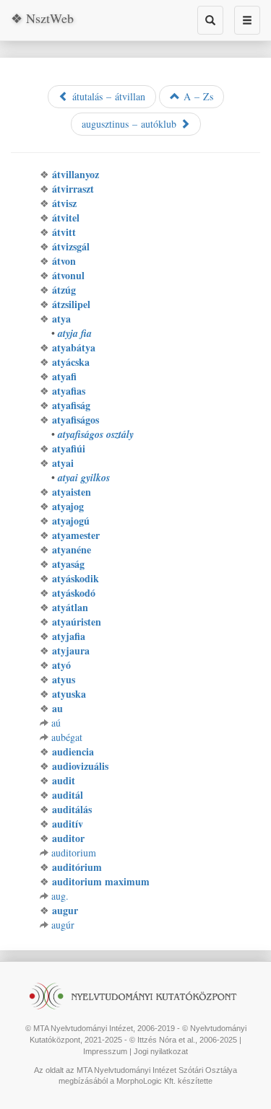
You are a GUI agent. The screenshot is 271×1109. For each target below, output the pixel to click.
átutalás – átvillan (107, 96)
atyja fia (75, 333)
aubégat (66, 737)
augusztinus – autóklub (131, 124)
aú (56, 722)
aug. (60, 896)
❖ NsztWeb (42, 18)
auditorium (73, 852)
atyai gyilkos (84, 477)
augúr (62, 925)
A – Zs (196, 96)
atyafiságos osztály (96, 434)
